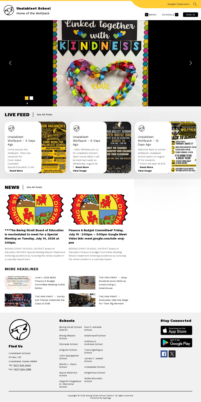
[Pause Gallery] (27, 103)
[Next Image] (190, 63)
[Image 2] (31, 98)
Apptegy (107, 398)
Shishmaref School (95, 335)
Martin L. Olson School (68, 365)
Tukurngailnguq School (93, 351)
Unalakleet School (94, 367)
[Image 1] (26, 98)
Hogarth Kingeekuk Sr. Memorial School (70, 384)
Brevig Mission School (67, 337)
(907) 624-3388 (22, 369)
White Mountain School (93, 380)
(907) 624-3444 (22, 365)
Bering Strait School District (70, 328)
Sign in (190, 14)
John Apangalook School (69, 357)
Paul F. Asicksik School (93, 328)
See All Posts (44, 114)
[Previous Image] (10, 63)
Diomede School (68, 344)
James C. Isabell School (93, 360)
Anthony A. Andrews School (93, 343)
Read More (16, 170)
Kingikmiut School (94, 372)
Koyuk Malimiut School (68, 374)
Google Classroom (178, 4)
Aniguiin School (68, 349)
